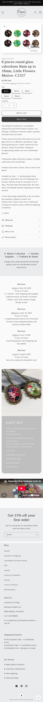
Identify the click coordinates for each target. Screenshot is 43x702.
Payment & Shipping (12, 556)
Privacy (7, 580)
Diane (14, 288)
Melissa (14, 313)
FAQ (5, 565)
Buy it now (21, 119)
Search (7, 551)
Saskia (15, 335)
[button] (2, 12)
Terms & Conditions (12, 575)
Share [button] (6, 213)
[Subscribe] (36, 534)
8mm (6, 91)
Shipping (13, 83)
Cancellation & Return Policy (15, 561)
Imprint (7, 570)
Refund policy (9, 590)
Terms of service (11, 585)
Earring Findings (12, 462)
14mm (6, 96)
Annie (14, 354)
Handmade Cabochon (15, 454)
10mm (16, 91)
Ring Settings (11, 466)
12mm (27, 91)
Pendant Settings (13, 458)
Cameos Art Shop (18, 699)
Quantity (5, 101)
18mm (17, 96)
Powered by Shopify (28, 699)
